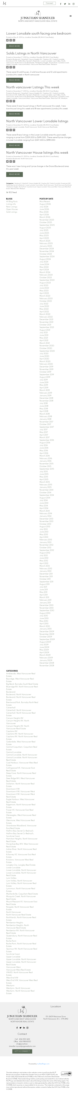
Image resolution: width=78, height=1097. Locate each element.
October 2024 (46, 254)
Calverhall (24, 59)
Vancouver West (24, 64)
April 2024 (44, 270)
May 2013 (44, 534)
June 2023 (44, 288)
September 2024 (47, 257)
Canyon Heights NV (35, 59)
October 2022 (46, 301)
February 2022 (46, 317)
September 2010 (47, 611)
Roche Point (53, 63)
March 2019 (45, 390)
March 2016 (45, 456)
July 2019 (44, 380)
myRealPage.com (43, 1064)
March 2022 (45, 314)
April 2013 (44, 537)
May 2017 (44, 432)
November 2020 (47, 346)
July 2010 (44, 616)
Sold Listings (11, 212)
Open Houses (12, 209)
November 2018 (46, 401)
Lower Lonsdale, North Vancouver (21, 870)
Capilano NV (47, 59)
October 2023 (46, 278)
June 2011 (44, 590)
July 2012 (44, 555)
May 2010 (44, 621)
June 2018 (44, 406)
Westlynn (54, 64)
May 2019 (44, 385)
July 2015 (44, 472)
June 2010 (44, 618)
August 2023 (45, 283)
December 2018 (46, 398)
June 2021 (44, 335)
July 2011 (43, 587)
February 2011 (45, 600)
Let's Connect (22, 1051)
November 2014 (46, 490)
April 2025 (44, 238)
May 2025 (44, 236)
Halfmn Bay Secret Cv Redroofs (29, 61)
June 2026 (44, 209)
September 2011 (46, 582)
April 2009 (44, 653)
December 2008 (47, 663)
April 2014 (44, 508)
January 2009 (46, 660)
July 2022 (44, 304)
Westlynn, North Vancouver (18, 988)
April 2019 (44, 388)
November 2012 (46, 545)
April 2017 (44, 435)
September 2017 (47, 427)
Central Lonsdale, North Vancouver (21, 755)
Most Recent (45, 202)
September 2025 (47, 225)
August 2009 (45, 642)
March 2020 (45, 361)
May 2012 (44, 561)
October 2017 (45, 424)
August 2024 (45, 259)
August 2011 (45, 584)
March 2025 (45, 241)
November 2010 (47, 608)
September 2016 (47, 440)
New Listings (11, 207)
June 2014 (44, 503)
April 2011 (44, 595)
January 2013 (45, 542)
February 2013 (46, 540)
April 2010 (44, 624)
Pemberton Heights (41, 63)
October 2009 (46, 637)
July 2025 (44, 230)
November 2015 (46, 464)
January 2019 (45, 396)
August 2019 (45, 377)
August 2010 (45, 613)
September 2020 (47, 351)
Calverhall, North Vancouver (18, 710)
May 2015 (44, 477)
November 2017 (46, 422)
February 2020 (46, 364)
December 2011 (46, 574)
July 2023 (44, 285)
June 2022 (44, 306)
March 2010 (45, 626)
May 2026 (44, 212)
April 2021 (44, 340)
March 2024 (45, 272)
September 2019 (47, 375)
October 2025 (46, 222)
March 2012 (45, 566)
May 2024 (44, 267)
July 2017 (44, 430)
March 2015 (45, 482)
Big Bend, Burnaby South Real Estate (22, 684)
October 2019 (45, 372)
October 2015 (45, 466)
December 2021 (46, 319)
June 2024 (44, 264)
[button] (61, 4)
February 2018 (46, 416)
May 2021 (44, 338)
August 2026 (45, 204)
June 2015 (44, 474)
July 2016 (44, 445)
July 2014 (44, 500)
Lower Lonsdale (46, 61)
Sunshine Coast (63, 63)
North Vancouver (31, 127)
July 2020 (44, 354)
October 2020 (46, 348)
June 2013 (44, 532)
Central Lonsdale (58, 59)
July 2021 (44, 333)
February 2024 (46, 275)
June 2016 (44, 448)
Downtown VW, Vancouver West (20, 792)
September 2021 (47, 327)
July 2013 (44, 529)
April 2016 (44, 453)
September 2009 (47, 639)
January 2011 (45, 603)
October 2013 (45, 524)
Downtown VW (11, 61)
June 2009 (44, 647)
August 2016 (45, 443)
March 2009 (45, 655)
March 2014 (45, 511)
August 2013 (45, 527)
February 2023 (46, 299)
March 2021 (45, 343)
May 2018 (44, 409)
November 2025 (47, 220)
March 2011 (44, 597)
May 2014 (44, 506)
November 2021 (46, 322)
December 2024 (47, 249)
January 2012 (45, 571)
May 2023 (44, 291)
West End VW (55, 98)
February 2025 (46, 243)
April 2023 (44, 293)
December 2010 (46, 605)
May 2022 (44, 309)
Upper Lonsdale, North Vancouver (21, 959)
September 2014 (47, 495)
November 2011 (46, 576)
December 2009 (47, 632)
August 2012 (45, 553)
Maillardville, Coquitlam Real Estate (22, 894)
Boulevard (16, 59)
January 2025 (46, 246)
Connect (49, 3)
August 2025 (45, 228)
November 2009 (47, 634)
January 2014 (45, 516)
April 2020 (44, 359)
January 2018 (45, 419)
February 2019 (46, 393)
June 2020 (44, 356)
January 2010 (46, 629)
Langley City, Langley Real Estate (20, 865)
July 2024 (44, 262)
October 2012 (45, 548)
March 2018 (45, 414)
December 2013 (46, 519)
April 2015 (44, 479)
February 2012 (46, 569)
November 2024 (47, 251)
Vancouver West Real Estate (40, 64)
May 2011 (43, 592)
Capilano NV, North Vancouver (19, 734)
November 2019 (46, 369)
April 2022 (44, 312)
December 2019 (46, 367)
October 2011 (45, 579)
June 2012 (44, 558)
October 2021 (45, 325)
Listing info (11, 204)
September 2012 (47, 550)
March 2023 (45, 296)
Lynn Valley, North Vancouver (19, 881)
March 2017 (45, 437)
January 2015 (45, 487)
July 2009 (44, 645)
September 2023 (47, 280)
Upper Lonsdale (11, 64)
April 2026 (44, 215)
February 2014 (46, 513)
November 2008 (47, 666)
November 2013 (46, 521)
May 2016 (44, 451)
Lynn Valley (57, 61)
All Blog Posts (12, 202)
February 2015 (46, 485)
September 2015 (47, 469)
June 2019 (44, 382)
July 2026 (44, 207)
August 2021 (45, 330)
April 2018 (44, 411)
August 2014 (45, 498)
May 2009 (44, 650)
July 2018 (44, 403)
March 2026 (45, 217)
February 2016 (46, 458)
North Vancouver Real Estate (24, 63)
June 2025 (44, 233)
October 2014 (45, 493)
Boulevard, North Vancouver (18, 695)
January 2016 (45, 461)
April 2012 (44, 563)
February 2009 (46, 658)
